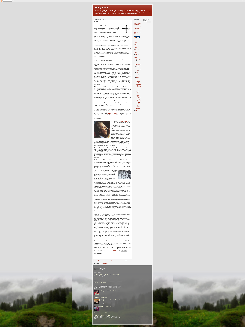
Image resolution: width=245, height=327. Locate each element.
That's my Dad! (138, 82)
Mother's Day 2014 (98, 280)
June (137, 72)
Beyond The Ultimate (138, 106)
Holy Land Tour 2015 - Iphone (100, 282)
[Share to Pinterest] (126, 251)
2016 (136, 42)
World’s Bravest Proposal (138, 92)
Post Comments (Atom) (104, 263)
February (138, 79)
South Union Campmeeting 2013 (100, 312)
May (137, 74)
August (137, 69)
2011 (136, 51)
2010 (136, 52)
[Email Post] (119, 250)
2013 (136, 47)
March (137, 77)
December (138, 59)
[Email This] (121, 251)
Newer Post (97, 261)
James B (122, 121)
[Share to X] (124, 251)
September (138, 66)
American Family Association (137, 24)
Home (113, 261)
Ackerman (105, 108)
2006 (136, 110)
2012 (136, 49)
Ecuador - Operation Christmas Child (106, 306)
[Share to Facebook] (125, 251)
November (138, 61)
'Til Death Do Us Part (138, 103)
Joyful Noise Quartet (136, 21)
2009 (136, 54)
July (137, 70)
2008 (136, 56)
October (138, 64)
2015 (136, 44)
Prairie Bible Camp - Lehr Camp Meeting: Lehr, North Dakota (106, 274)
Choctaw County (114, 108)
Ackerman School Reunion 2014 (100, 297)
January (138, 108)
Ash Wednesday (138, 89)
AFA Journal (136, 28)
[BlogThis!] (122, 251)
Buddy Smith (101, 7)
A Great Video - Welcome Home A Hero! (102, 315)
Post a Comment (99, 255)
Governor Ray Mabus (112, 113)
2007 (136, 57)
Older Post (128, 261)
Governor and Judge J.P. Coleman (109, 116)
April (137, 75)
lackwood (126, 121)
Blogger (129, 322)
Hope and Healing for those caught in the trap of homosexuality (107, 285)
